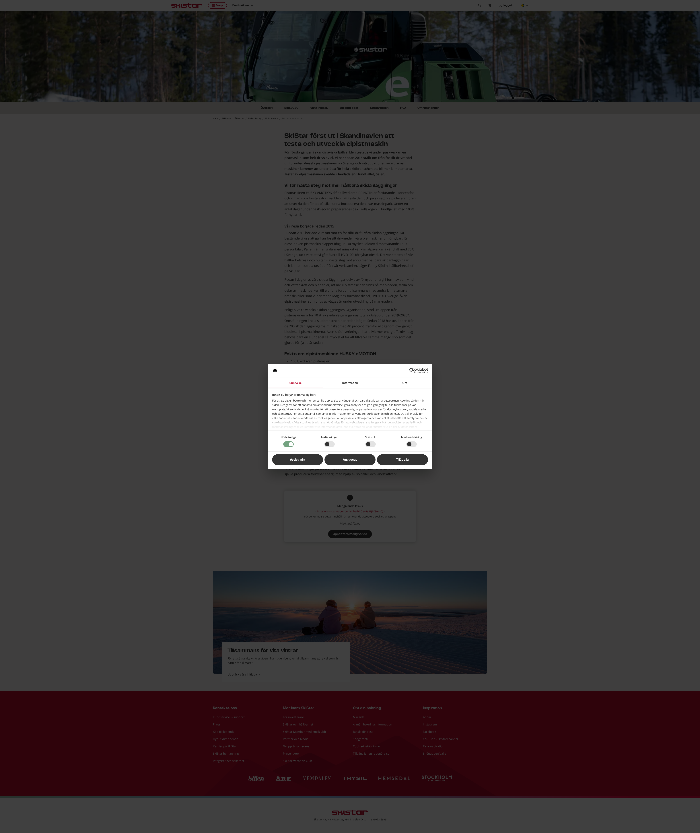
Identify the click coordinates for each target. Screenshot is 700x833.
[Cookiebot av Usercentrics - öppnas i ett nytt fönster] (412, 370)
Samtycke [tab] (295, 383)
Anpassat (350, 459)
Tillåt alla (402, 459)
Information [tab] (350, 383)
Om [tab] (404, 383)
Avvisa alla (297, 459)
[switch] (329, 444)
